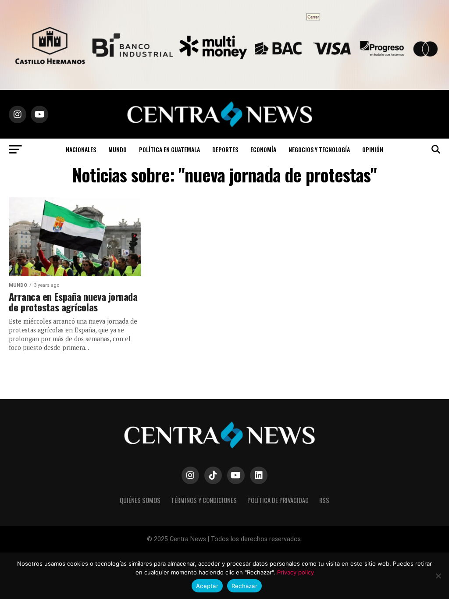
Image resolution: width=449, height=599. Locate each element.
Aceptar (207, 585)
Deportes (225, 149)
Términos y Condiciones (204, 500)
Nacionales (81, 149)
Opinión (372, 149)
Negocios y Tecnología (319, 149)
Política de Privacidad (278, 500)
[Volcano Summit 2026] (224, 87)
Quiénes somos (140, 500)
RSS (324, 500)
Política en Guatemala (169, 149)
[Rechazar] (438, 575)
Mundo (117, 149)
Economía (263, 149)
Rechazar (244, 585)
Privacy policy (295, 572)
